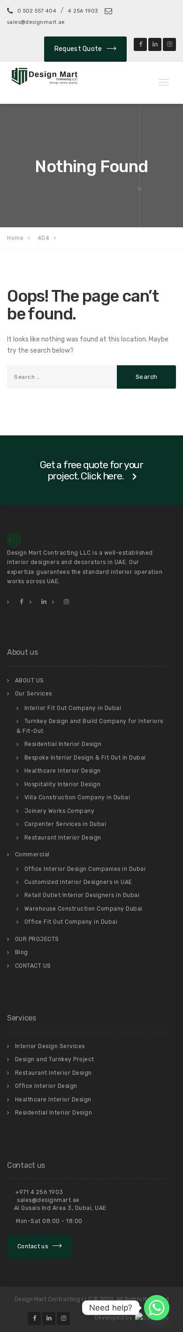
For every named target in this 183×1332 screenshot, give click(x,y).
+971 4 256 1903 (38, 1192)
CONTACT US (33, 966)
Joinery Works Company (59, 811)
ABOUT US (29, 680)
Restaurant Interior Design (62, 837)
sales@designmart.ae (47, 1200)
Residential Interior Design (63, 744)
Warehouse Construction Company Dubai (83, 908)
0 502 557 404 (36, 11)
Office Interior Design (46, 1086)
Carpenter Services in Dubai (65, 824)
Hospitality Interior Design (62, 784)
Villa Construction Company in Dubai (77, 797)
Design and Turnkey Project (54, 1059)
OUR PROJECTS (37, 939)
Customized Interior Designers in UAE (78, 882)
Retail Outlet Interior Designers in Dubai (82, 895)
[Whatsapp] (156, 1307)
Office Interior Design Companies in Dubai (85, 869)
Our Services (33, 693)
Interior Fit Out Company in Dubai (73, 708)
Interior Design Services (50, 1046)
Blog (21, 952)
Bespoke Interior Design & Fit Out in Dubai (85, 757)
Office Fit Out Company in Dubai (71, 922)
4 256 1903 (83, 11)
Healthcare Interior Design (62, 770)
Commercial (32, 854)
